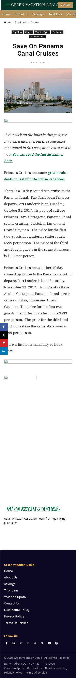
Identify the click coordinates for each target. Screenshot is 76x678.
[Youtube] (49, 643)
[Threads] (56, 643)
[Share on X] (4, 335)
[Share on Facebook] (4, 327)
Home (7, 22)
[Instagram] (20, 643)
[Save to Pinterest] (4, 343)
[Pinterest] (28, 643)
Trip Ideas (21, 22)
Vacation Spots (42, 32)
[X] (42, 643)
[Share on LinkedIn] (4, 351)
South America (37, 36)
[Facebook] (6, 643)
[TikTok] (35, 643)
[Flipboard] (13, 643)
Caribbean (57, 32)
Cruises (34, 22)
